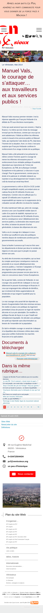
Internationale (12, 563)
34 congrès (9, 526)
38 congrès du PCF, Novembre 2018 (16, 536)
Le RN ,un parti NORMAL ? (11, 399)
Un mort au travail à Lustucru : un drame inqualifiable (20, 388)
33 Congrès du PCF (11, 524)
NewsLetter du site (9, 425)
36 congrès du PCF (11, 531)
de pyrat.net (17, 596)
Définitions (5, 427)
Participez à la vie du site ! (32, 607)
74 (38, 407)
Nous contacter (25, 474)
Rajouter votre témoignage (27, 359)
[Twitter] (30, 36)
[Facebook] (27, 36)
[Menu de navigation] (4, 30)
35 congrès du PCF (11, 529)
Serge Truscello (37, 108)
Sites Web (5, 422)
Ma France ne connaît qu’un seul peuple (16, 394)
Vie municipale (10, 577)
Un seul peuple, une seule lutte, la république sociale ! (20, 383)
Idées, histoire (12, 557)
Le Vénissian (9, 580)
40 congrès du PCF (11, 542)
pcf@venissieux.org (18, 461)
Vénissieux (11, 575)
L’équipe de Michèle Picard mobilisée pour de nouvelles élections (20, 378)
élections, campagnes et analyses (15, 583)
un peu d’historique (18, 466)
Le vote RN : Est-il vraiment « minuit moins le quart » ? (20, 381)
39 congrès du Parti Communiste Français (17, 539)
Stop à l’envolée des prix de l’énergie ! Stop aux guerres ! (21, 385)
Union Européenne (11, 568)
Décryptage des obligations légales (30, 594)
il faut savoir (15, 594)
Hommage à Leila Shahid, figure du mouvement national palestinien (21, 402)
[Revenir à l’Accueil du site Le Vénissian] (7, 42)
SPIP (38, 596)
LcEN (3, 594)
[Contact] (33, 36)
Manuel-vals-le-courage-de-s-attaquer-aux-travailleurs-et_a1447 (21, 354)
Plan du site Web (15, 514)
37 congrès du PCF (11, 534)
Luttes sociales (10, 551)
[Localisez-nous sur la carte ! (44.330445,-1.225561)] (21, 438)
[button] (23, 36)
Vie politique (11, 548)
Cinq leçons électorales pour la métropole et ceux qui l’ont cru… (21, 391)
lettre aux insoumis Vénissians (13, 396)
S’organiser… (12, 521)
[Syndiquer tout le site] (34, 602)
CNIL (37, 592)
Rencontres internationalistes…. (14, 566)
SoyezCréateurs (29, 596)
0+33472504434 (16, 456)
